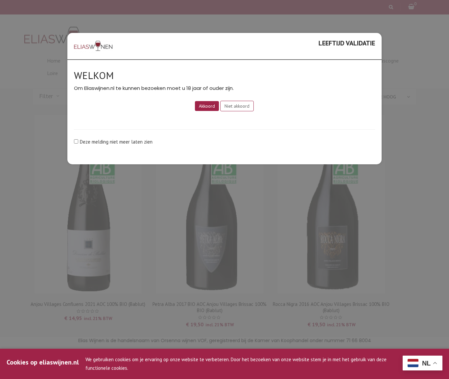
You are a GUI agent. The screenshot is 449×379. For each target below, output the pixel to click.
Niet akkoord (237, 106)
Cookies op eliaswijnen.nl (43, 362)
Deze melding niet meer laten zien (116, 142)
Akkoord (207, 106)
